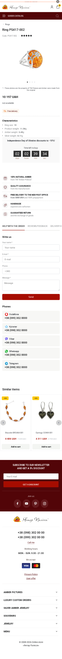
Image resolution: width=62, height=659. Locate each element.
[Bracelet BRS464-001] (16, 411)
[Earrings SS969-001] (46, 411)
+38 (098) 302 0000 (16, 330)
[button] (27, 82)
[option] (13, 227)
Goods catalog (15, 15)
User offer (31, 578)
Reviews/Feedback (37, 226)
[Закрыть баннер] (57, 1)
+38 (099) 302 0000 (16, 318)
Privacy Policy (31, 574)
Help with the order (13, 226)
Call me (31, 542)
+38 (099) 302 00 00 (31, 537)
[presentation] (3, 422)
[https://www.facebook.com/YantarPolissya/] (17, 503)
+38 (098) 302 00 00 (31, 532)
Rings (7, 24)
